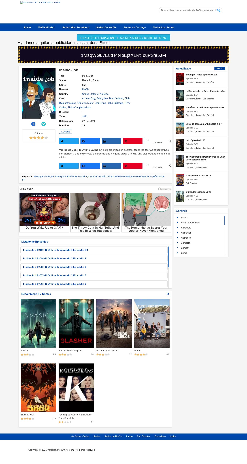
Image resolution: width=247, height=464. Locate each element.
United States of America (95, 94)
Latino (198, 82)
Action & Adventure (190, 222)
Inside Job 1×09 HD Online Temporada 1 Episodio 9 (54, 258)
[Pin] (132, 141)
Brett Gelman (116, 98)
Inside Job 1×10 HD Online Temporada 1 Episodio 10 (55, 250)
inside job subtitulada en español (71, 176)
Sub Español (208, 82)
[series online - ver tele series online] (40, 2)
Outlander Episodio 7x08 (198, 192)
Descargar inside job (44, 176)
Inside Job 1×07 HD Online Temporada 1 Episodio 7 (54, 275)
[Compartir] (90, 141)
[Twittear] (68, 141)
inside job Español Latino (100, 176)
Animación (186, 233)
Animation (186, 238)
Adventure (186, 227)
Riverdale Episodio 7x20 (198, 175)
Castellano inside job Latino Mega (130, 176)
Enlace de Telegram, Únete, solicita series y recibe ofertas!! (123, 37)
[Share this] (33, 124)
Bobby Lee (102, 98)
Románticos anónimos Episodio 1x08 (205, 107)
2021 (84, 116)
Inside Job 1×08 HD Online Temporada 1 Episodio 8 (54, 266)
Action (184, 217)
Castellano (190, 82)
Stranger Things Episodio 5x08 (201, 74)
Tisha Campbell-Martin (79, 107)
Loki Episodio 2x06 (195, 140)
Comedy (185, 248)
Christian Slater (85, 103)
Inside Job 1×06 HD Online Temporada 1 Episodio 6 (54, 283)
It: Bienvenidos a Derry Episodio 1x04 (205, 91)
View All (220, 68)
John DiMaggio (115, 103)
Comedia (65, 131)
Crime (184, 253)
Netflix (85, 89)
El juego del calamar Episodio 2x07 (204, 124)
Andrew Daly (88, 98)
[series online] (201, 452)
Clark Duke (100, 103)
